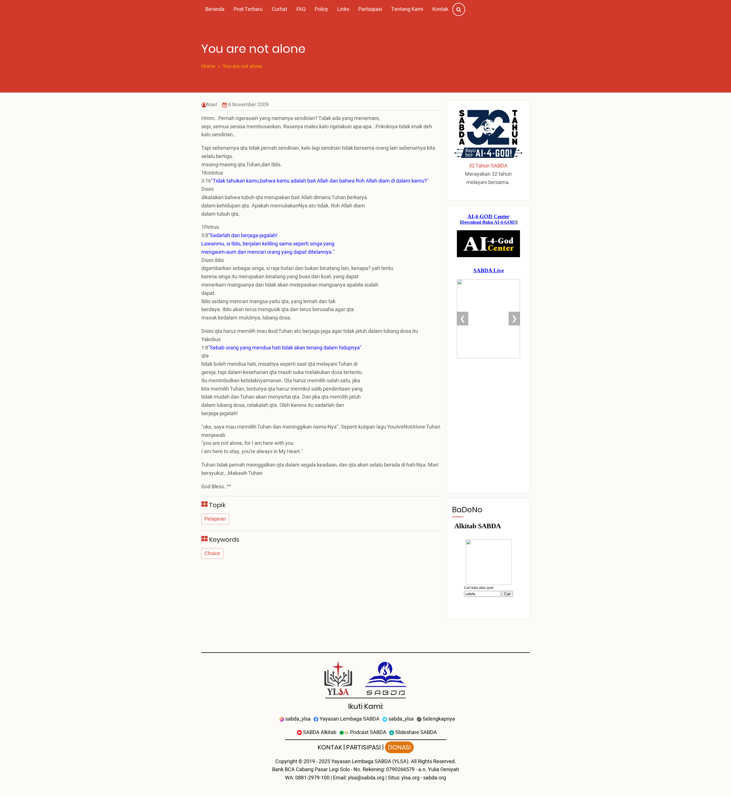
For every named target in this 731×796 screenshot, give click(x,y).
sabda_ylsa (297, 719)
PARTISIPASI (363, 747)
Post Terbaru (248, 9)
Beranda (214, 9)
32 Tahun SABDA (488, 166)
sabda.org (434, 778)
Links (343, 9)
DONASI (399, 747)
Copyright (286, 761)
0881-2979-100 (312, 778)
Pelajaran (215, 519)
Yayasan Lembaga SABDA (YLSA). (370, 761)
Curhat (279, 9)
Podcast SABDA (367, 732)
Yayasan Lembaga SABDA (348, 719)
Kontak (440, 9)
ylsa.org (410, 778)
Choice (212, 553)
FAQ (301, 9)
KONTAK (330, 747)
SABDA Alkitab (319, 732)
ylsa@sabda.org (366, 778)
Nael (211, 105)
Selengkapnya (438, 719)
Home (208, 66)
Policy (321, 9)
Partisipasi (370, 9)
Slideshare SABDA (415, 732)
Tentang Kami (407, 9)
